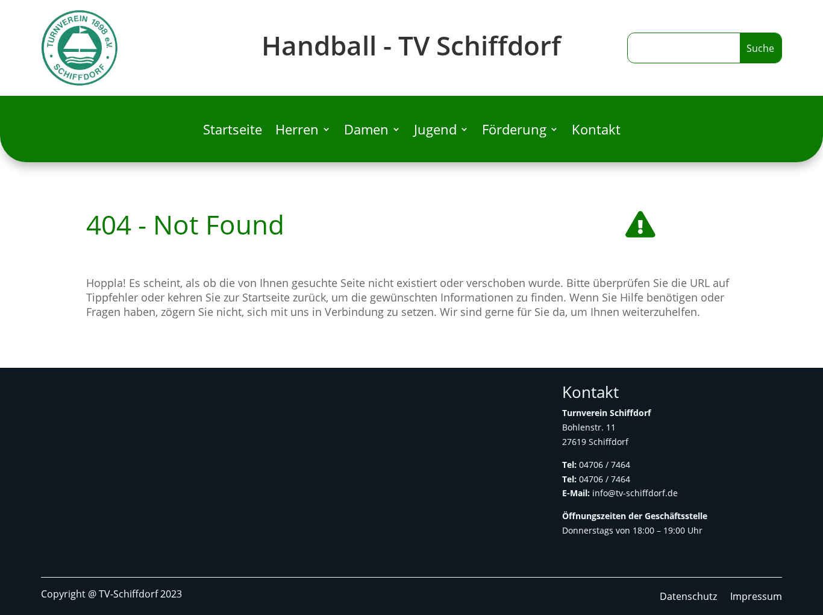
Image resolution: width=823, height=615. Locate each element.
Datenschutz (688, 597)
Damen (366, 131)
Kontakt (596, 131)
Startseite (232, 131)
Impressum (756, 597)
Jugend (435, 131)
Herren (297, 131)
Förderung (514, 131)
